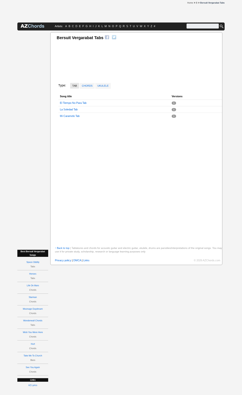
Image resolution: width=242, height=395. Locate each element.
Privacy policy (63, 260)
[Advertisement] (33, 85)
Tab (74, 85)
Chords (87, 85)
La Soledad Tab (69, 109)
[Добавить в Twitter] (114, 37)
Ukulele (103, 85)
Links (86, 260)
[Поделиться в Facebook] (107, 37)
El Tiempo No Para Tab (73, 102)
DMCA (77, 260)
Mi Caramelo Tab (70, 115)
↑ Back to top (62, 248)
